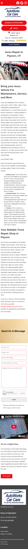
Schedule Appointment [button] (14, 23)
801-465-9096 (9, 520)
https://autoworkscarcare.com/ (11, 306)
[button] (17, 2)
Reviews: (10, 41)
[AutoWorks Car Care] (13, 12)
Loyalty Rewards (14, 44)
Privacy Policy (4, 541)
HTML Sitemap (4, 544)
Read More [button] (6, 476)
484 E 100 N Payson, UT (15, 34)
